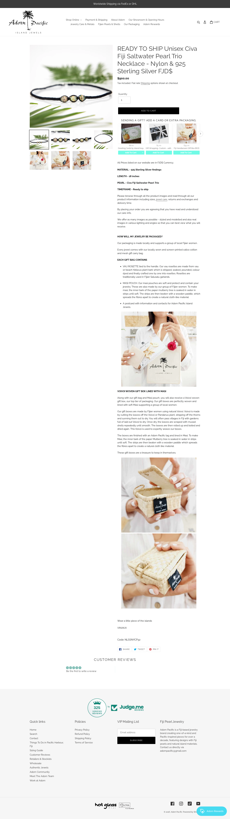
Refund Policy (82, 734)
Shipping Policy (83, 738)
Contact (34, 738)
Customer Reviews (40, 754)
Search (33, 734)
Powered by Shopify (191, 812)
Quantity (122, 94)
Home (33, 729)
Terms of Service (84, 742)
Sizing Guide (36, 750)
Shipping (145, 83)
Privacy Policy (82, 729)
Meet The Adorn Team (42, 776)
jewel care (161, 199)
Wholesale (35, 763)
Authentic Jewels (39, 767)
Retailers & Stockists (40, 759)
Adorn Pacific (176, 812)
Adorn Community (40, 772)
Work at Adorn (37, 780)
